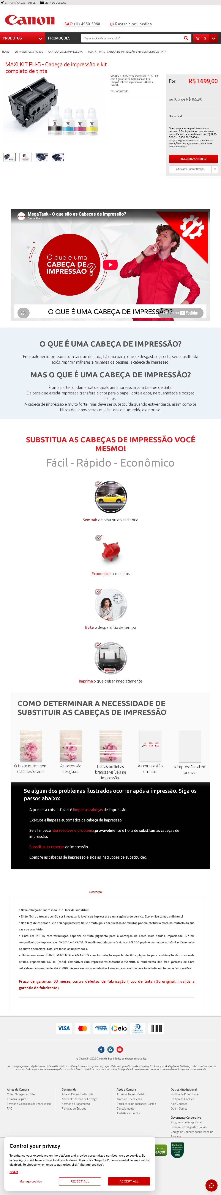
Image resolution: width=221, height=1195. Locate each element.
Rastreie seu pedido (133, 24)
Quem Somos (179, 1108)
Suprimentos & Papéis (29, 51)
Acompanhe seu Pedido (131, 1094)
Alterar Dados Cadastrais (77, 1094)
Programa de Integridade (186, 1122)
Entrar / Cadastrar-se (20, 2)
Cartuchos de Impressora (65, 51)
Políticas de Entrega (74, 1108)
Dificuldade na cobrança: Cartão (136, 1104)
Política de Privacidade (185, 1094)
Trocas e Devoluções (129, 1099)
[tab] (95, 892)
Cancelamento (125, 1108)
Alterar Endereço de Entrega (79, 1099)
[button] (206, 38)
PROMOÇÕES (59, 38)
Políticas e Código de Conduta (189, 1127)
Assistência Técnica (128, 1113)
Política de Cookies (182, 1099)
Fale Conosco (179, 1104)
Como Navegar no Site (21, 1094)
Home (6, 51)
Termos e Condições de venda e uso (29, 1104)
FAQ (10, 1108)
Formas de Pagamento (76, 1104)
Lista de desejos (55, 2)
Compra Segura (16, 1099)
